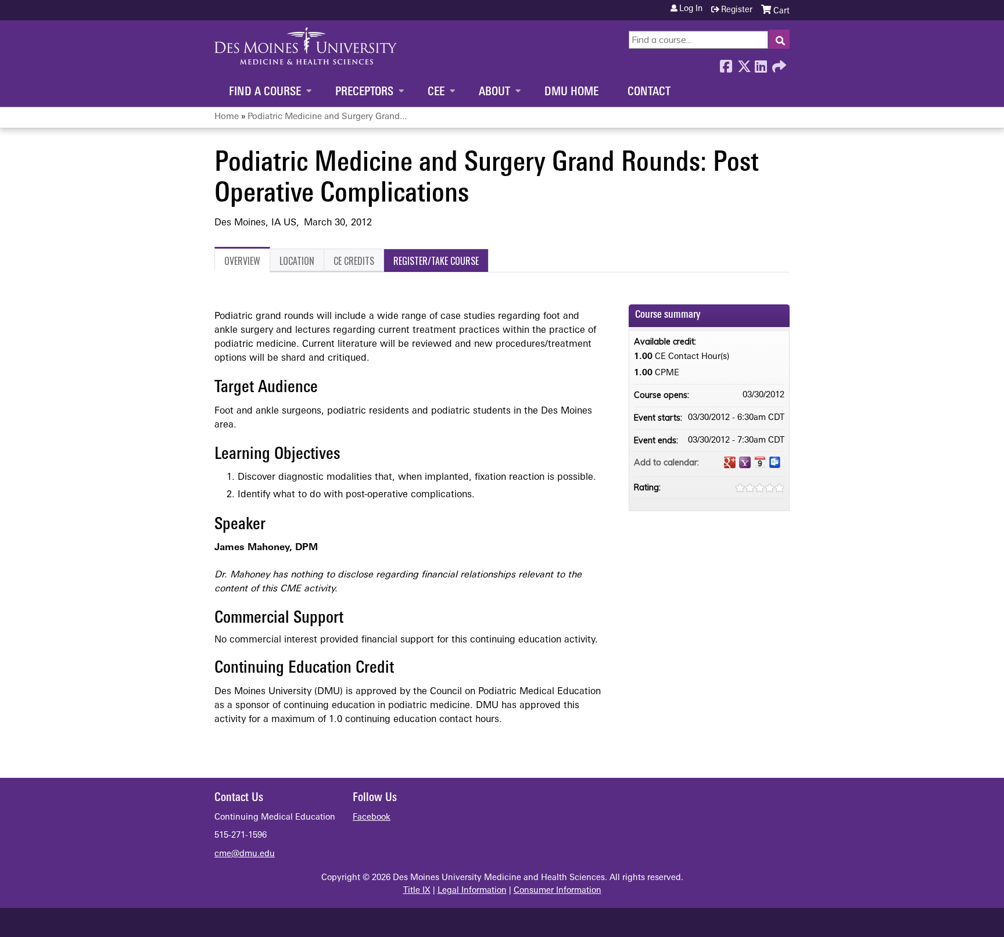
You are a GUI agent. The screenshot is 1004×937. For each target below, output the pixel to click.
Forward (778, 63)
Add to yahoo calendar (745, 462)
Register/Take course (436, 261)
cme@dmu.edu (244, 854)
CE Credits (354, 261)
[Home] (305, 45)
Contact (649, 92)
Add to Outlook (775, 462)
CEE (436, 92)
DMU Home (571, 92)
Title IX (417, 890)
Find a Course (265, 92)
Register (736, 10)
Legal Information (472, 890)
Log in (690, 9)
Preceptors (364, 92)
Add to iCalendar (760, 462)
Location (296, 261)
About (494, 92)
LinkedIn (760, 63)
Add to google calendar (730, 462)
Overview (242, 261)
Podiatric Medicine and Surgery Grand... (327, 117)
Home (226, 117)
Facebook (726, 63)
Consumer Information (557, 890)
